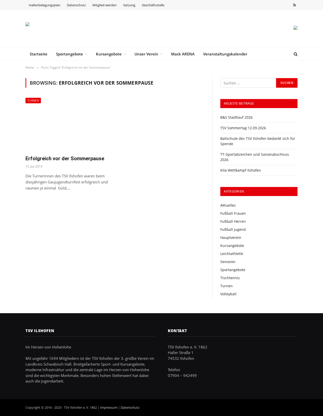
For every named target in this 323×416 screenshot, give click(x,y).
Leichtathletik (231, 253)
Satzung (129, 5)
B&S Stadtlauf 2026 (236, 117)
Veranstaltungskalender (225, 53)
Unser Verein (146, 53)
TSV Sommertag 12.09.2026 (243, 127)
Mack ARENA (183, 53)
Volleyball (228, 294)
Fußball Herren (233, 221)
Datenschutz (76, 5)
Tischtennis (230, 277)
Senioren (227, 261)
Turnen (33, 100)
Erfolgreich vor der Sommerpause (64, 158)
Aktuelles (228, 205)
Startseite (38, 53)
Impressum (108, 407)
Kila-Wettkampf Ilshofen (240, 170)
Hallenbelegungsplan (44, 5)
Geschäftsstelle (153, 5)
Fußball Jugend (233, 229)
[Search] (295, 53)
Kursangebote (109, 53)
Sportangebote (69, 53)
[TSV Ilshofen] (51, 28)
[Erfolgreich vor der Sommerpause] (67, 124)
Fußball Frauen (233, 213)
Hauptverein (230, 237)
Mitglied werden (104, 5)
